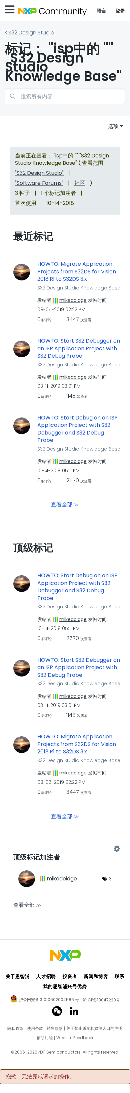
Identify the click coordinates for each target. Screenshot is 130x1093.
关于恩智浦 (18, 976)
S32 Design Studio (31, 32)
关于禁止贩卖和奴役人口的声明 (94, 1028)
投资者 (70, 976)
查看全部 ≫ (65, 504)
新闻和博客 (96, 976)
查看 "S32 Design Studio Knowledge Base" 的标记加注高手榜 (65, 849)
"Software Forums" (39, 183)
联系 (119, 976)
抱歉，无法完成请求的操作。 (40, 1076)
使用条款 (35, 1028)
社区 (79, 183)
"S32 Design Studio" (39, 173)
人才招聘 (46, 976)
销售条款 (55, 1028)
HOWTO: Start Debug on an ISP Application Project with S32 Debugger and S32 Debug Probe (77, 429)
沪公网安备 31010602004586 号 (49, 1000)
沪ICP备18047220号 (101, 1000)
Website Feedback (74, 1038)
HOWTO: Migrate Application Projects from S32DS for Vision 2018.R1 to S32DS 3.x (76, 271)
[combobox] (65, 96)
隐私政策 (15, 1028)
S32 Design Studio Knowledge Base (78, 287)
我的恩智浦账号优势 (65, 986)
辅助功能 (45, 1038)
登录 (120, 10)
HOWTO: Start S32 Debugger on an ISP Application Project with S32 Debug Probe (78, 348)
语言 (102, 10)
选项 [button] (113, 126)
